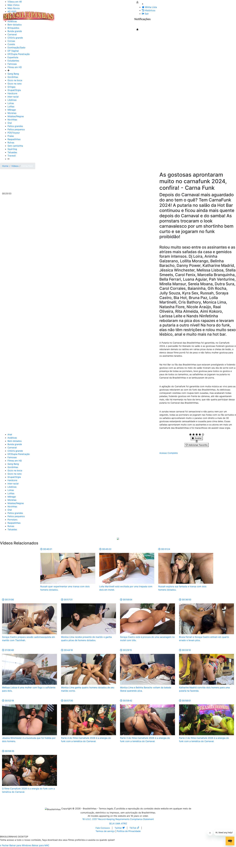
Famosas (12, 64)
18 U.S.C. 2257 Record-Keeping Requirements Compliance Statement (118, 819)
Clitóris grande (15, 37)
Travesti (12, 155)
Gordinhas (13, 77)
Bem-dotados (15, 441)
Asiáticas (12, 437)
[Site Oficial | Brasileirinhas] (28, 16)
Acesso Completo (168, 453)
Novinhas (12, 119)
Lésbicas (12, 100)
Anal (10, 434)
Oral (10, 122)
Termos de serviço (105, 831)
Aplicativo (121, 14)
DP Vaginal (13, 50)
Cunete (11, 44)
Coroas (11, 41)
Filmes (62, 14)
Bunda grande (15, 444)
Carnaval (12, 34)
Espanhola (13, 57)
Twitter (119, 828)
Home (5, 166)
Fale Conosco (103, 828)
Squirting (12, 149)
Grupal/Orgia (14, 90)
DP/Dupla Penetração (19, 54)
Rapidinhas (91, 14)
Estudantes (13, 60)
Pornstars (12, 519)
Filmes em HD (15, 67)
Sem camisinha (15, 145)
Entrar (132, 14)
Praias (11, 136)
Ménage (12, 109)
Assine (139, 24)
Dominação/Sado (16, 47)
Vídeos (80, 14)
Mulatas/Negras (16, 116)
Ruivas (11, 142)
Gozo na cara (14, 83)
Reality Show (110, 16)
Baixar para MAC (40, 845)
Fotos (102, 14)
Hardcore (12, 93)
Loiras (11, 103)
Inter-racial (13, 96)
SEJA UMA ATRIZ (118, 823)
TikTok (133, 828)
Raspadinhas (14, 139)
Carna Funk (27, 166)
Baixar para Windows (20, 845)
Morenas (12, 113)
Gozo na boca (15, 80)
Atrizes (71, 14)
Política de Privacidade (129, 831)
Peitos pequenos (16, 129)
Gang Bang (13, 73)
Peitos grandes (15, 126)
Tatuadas (12, 152)
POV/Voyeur (14, 132)
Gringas (11, 86)
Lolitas (11, 106)
